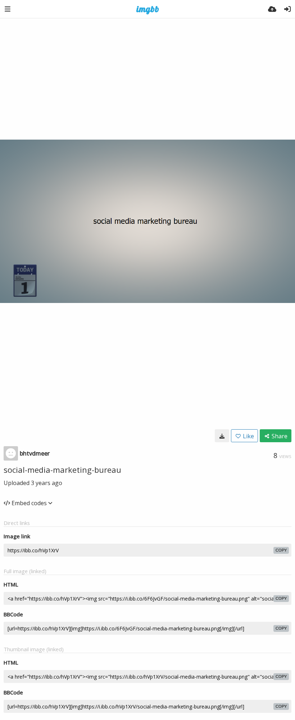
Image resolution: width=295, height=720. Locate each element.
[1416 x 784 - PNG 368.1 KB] (222, 435)
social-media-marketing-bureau (62, 469)
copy (281, 550)
